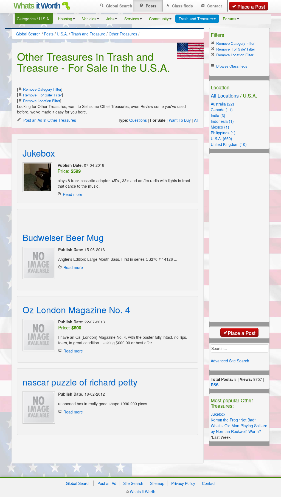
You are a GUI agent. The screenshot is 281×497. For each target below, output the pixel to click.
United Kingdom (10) (229, 144)
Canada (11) (222, 109)
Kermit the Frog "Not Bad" (233, 420)
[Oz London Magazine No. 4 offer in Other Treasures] (38, 335)
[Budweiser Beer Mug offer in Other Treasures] (38, 263)
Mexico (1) (220, 127)
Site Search (133, 483)
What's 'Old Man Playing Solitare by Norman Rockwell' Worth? (239, 428)
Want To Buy (180, 120)
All (196, 120)
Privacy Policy (183, 483)
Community (159, 18)
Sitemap (157, 483)
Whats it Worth (142, 491)
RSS (214, 384)
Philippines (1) (223, 132)
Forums (229, 18)
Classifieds (182, 6)
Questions (138, 120)
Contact (214, 6)
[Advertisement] (87, 217)
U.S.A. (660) (221, 138)
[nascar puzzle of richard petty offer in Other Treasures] (38, 407)
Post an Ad (106, 483)
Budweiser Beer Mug (63, 237)
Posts (150, 6)
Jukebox (39, 153)
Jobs (110, 18)
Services (131, 18)
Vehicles (89, 18)
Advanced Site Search (230, 360)
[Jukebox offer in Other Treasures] (37, 177)
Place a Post (251, 6)
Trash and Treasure (196, 18)
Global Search (118, 6)
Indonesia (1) (222, 121)
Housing (65, 18)
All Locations (225, 95)
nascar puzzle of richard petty (80, 382)
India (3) (218, 115)
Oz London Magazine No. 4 (76, 309)
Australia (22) (222, 104)
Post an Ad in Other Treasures (49, 120)
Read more (72, 194)
